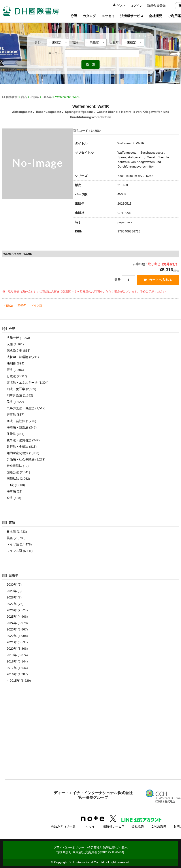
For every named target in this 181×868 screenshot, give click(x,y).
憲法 (10, 370)
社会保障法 (14, 466)
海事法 (11, 491)
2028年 (12, 597)
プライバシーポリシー (68, 847)
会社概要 (155, 16)
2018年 (12, 661)
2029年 (12, 591)
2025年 (21, 305)
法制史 (11, 363)
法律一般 (13, 338)
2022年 (12, 636)
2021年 (12, 642)
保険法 (11, 434)
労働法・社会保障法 (20, 459)
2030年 (12, 584)
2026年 (12, 610)
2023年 (12, 629)
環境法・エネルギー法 (22, 382)
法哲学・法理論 (17, 357)
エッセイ (108, 16)
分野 (74, 16)
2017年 (12, 668)
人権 (10, 344)
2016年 (12, 674)
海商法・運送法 (17, 427)
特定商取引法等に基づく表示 (107, 847)
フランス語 (14, 551)
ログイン (136, 5)
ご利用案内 (158, 826)
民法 (10, 402)
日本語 (11, 531)
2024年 (12, 623)
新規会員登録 (156, 5)
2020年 (12, 648)
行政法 (8, 305)
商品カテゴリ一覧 (63, 826)
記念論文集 (14, 350)
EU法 (10, 485)
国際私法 (13, 478)
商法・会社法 (16, 421)
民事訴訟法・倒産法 (20, 408)
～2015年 (13, 680)
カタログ (89, 16)
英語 (10, 538)
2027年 (12, 604)
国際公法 (13, 472)
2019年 (12, 655)
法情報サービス (131, 16)
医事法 (11, 414)
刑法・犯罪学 (16, 389)
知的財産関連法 (17, 453)
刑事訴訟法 (14, 395)
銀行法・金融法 (17, 446)
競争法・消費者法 (19, 440)
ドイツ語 (36, 305)
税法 (10, 498)
